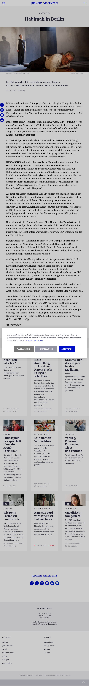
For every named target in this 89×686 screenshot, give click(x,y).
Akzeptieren (67, 349)
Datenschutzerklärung (34, 340)
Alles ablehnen (24, 349)
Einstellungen (46, 349)
